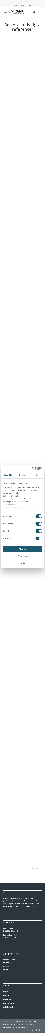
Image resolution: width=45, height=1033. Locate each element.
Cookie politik (8, 999)
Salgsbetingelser (9, 1007)
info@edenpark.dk (8, 1027)
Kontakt (6, 995)
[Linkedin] (32, 1030)
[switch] (38, 524)
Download (29, 2)
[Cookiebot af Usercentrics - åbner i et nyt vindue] (32, 468)
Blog (22, 2)
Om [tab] (36, 475)
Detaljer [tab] (22, 475)
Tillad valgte (23, 556)
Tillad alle (23, 549)
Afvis (22, 563)
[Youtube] (40, 1030)
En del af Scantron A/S (21, 1027)
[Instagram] (36, 1030)
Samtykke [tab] (8, 475)
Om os (15, 2)
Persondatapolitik (9, 1003)
